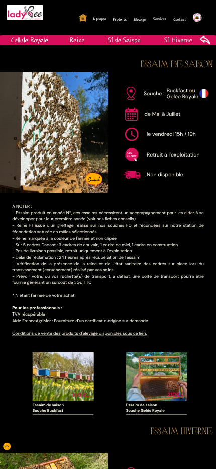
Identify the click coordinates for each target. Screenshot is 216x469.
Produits (120, 19)
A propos (99, 19)
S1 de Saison (123, 39)
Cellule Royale (29, 39)
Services (159, 19)
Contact (179, 19)
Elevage (140, 19)
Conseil (93, 179)
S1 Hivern (176, 39)
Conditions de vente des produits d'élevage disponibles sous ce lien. (79, 333)
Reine (76, 39)
